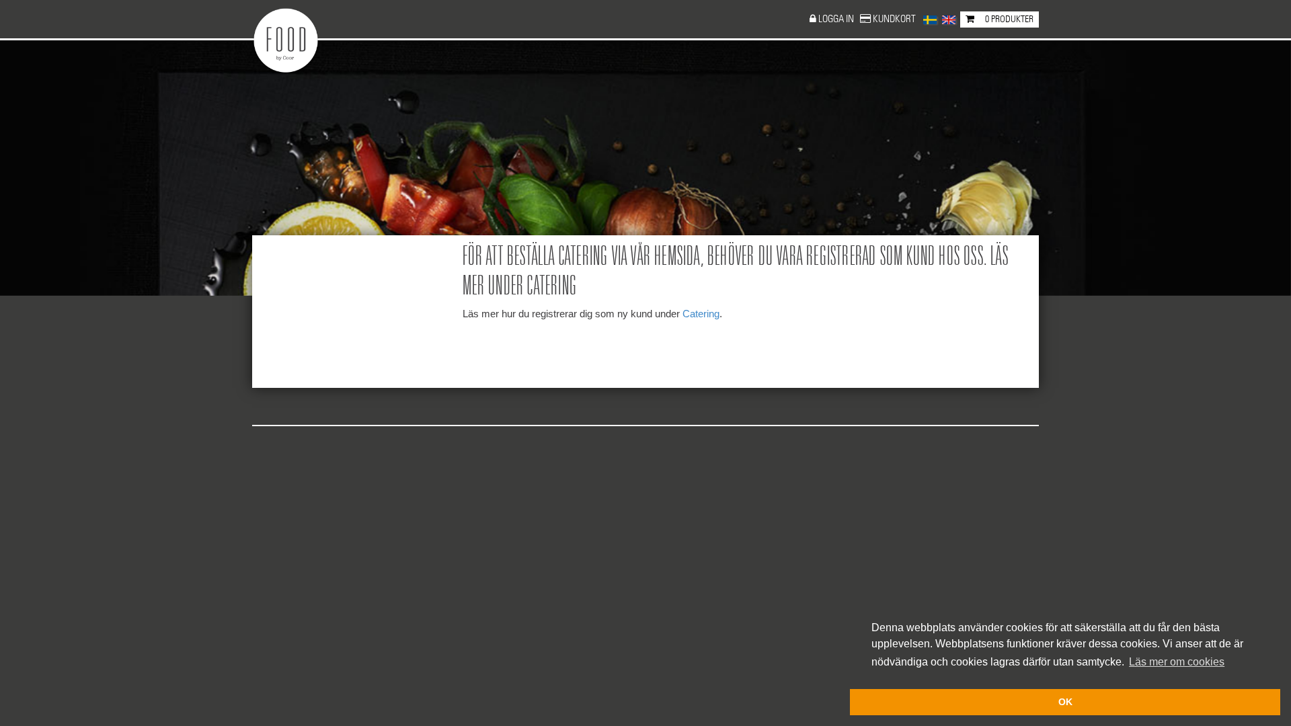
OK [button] (1065, 701)
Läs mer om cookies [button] (1176, 662)
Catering (700, 313)
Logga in (837, 19)
